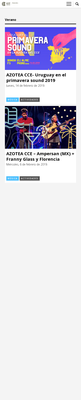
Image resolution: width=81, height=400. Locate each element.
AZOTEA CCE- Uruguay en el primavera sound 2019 (36, 77)
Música (12, 99)
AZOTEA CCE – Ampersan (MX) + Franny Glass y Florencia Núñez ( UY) (40, 156)
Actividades (29, 99)
